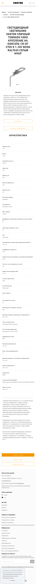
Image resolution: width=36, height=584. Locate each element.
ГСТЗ (5, 497)
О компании (4, 530)
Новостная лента (6, 533)
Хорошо (12, 580)
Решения (4, 507)
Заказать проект (18, 459)
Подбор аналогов (18, 464)
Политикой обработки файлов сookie (12, 574)
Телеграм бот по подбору (8, 520)
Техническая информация (8, 548)
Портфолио (4, 510)
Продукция (4, 505)
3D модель (18, 121)
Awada (5, 495)
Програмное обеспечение (8, 546)
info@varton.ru (20, 483)
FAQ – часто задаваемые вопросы (10, 551)
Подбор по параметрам (7, 522)
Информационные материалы (9, 538)
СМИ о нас (4, 540)
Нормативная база (6, 543)
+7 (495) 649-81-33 (6, 481)
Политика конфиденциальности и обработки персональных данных (18, 566)
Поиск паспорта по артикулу (8, 517)
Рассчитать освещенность (18, 128)
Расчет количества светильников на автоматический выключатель (18, 525)
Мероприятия (5, 535)
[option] (18, 72)
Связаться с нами (18, 455)
